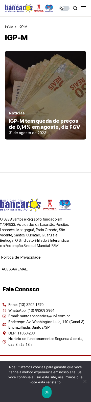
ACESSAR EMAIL (14, 269)
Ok (46, 392)
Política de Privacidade (21, 257)
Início (9, 26)
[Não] (84, 381)
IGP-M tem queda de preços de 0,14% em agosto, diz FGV (44, 124)
